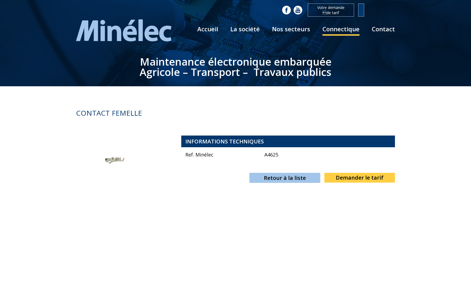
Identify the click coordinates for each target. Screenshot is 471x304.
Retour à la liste (285, 178)
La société (245, 29)
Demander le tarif (360, 177)
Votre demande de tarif (331, 10)
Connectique (341, 29)
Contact (383, 29)
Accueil (207, 29)
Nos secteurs (291, 29)
